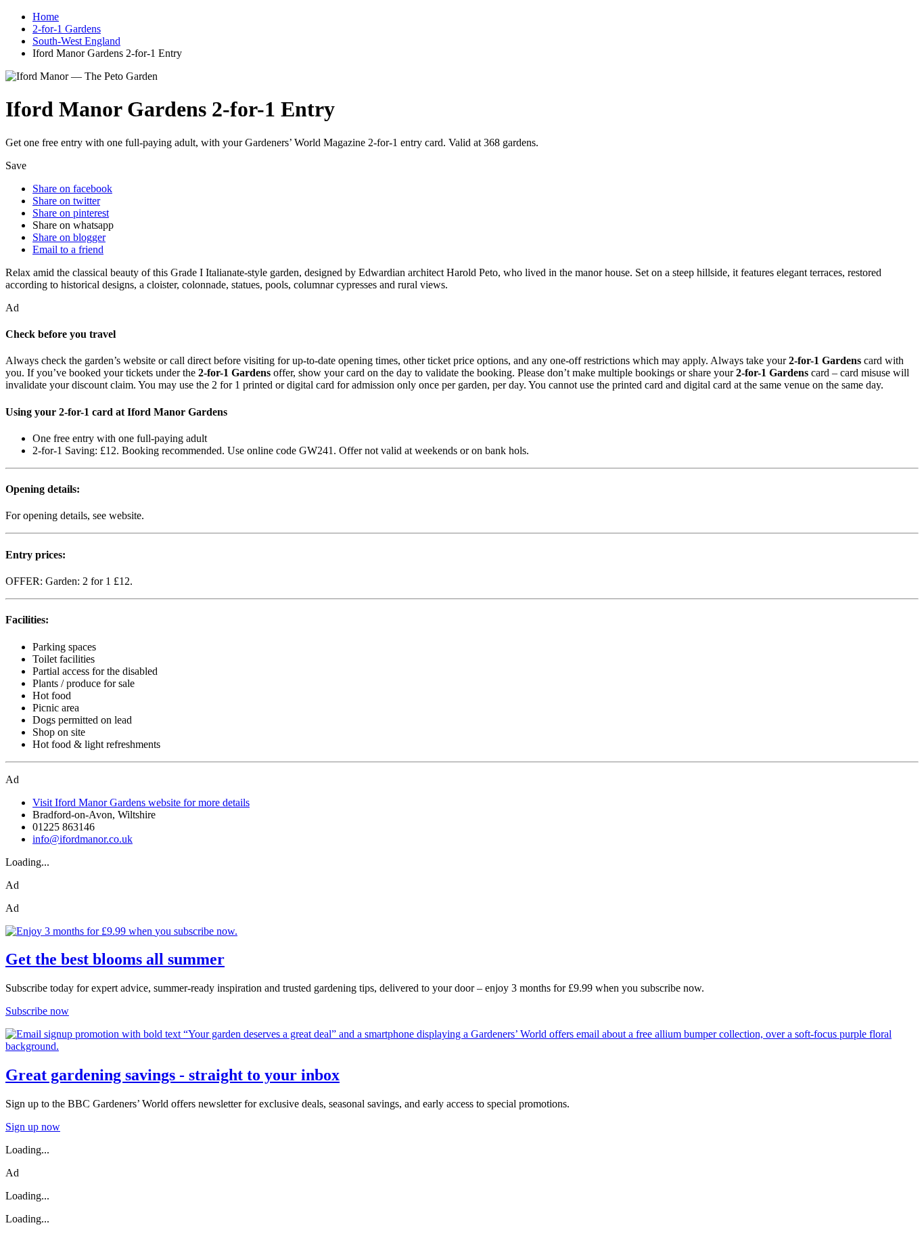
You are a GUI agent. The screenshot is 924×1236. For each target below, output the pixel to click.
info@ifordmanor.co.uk (82, 839)
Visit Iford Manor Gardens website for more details (141, 802)
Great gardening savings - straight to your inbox (172, 1075)
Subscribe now (37, 1011)
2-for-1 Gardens (66, 29)
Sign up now (32, 1126)
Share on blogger (69, 237)
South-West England (76, 41)
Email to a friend (67, 249)
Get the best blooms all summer (115, 959)
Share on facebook (72, 188)
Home (45, 16)
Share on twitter (66, 200)
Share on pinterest (70, 213)
